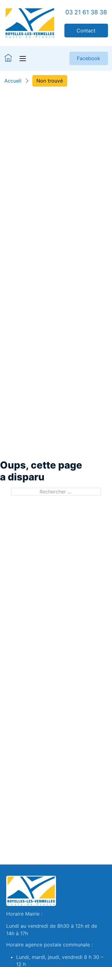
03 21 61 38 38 (86, 12)
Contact (86, 30)
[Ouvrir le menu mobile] (23, 58)
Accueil (12, 81)
